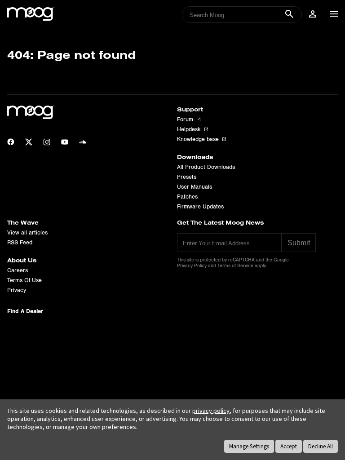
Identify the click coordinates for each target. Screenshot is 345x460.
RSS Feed (19, 242)
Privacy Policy (192, 266)
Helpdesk (189, 129)
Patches (187, 197)
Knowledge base (198, 139)
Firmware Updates (200, 206)
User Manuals (194, 187)
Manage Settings (249, 446)
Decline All (320, 446)
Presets (186, 177)
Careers (17, 270)
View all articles (27, 233)
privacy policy (211, 411)
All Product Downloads (206, 167)
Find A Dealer (25, 311)
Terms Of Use (24, 280)
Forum (185, 119)
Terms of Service (235, 266)
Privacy (16, 290)
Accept (288, 446)
